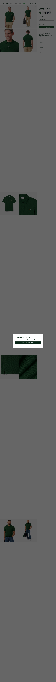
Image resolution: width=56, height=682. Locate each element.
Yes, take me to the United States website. (28, 342)
